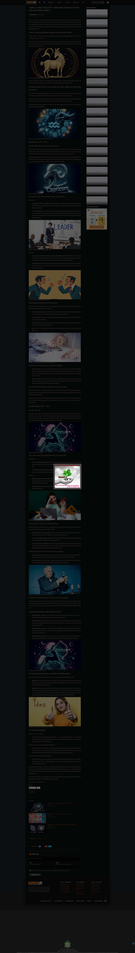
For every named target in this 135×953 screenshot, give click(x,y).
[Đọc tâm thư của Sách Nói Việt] (67, 487)
